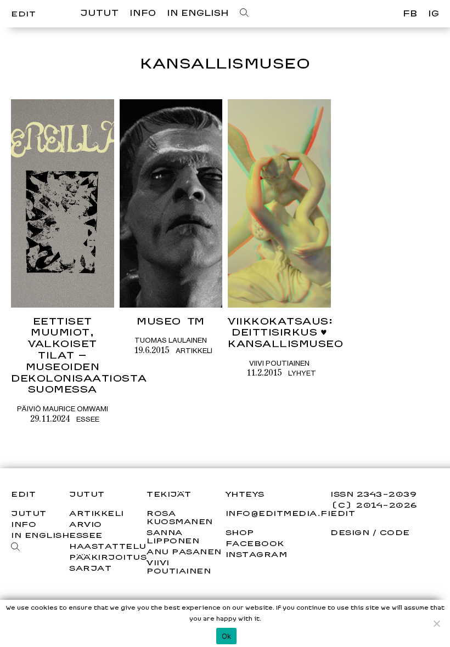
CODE (395, 532)
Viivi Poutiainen (279, 363)
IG (433, 13)
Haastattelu (108, 546)
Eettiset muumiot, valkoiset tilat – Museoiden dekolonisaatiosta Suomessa (79, 355)
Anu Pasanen (184, 551)
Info (143, 13)
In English (198, 13)
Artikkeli (194, 350)
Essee (87, 419)
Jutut (99, 13)
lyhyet (302, 372)
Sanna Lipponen (173, 536)
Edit (23, 13)
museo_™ (171, 321)
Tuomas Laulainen (170, 340)
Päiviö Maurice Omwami (62, 408)
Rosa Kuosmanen (180, 517)
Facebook (255, 543)
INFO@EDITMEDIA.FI (278, 513)
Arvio (85, 524)
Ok (227, 636)
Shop (240, 532)
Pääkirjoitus (108, 557)
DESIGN (349, 532)
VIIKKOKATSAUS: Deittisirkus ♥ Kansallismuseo (285, 332)
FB (410, 13)
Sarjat (90, 568)
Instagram (257, 554)
